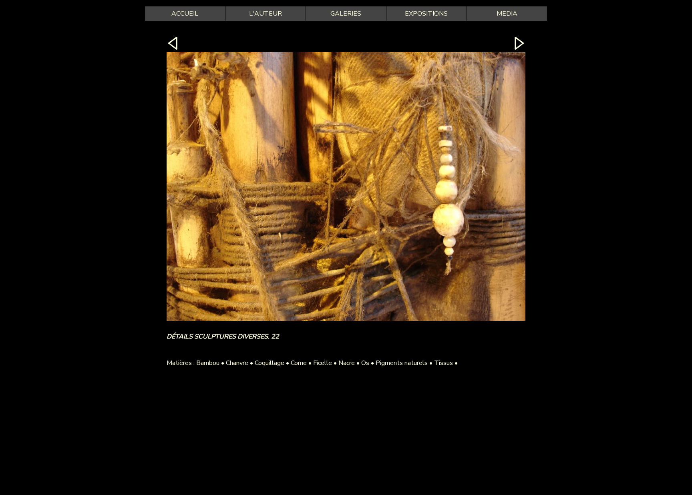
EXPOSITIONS (426, 13)
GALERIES (345, 13)
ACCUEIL (184, 13)
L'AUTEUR (265, 13)
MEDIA (507, 13)
